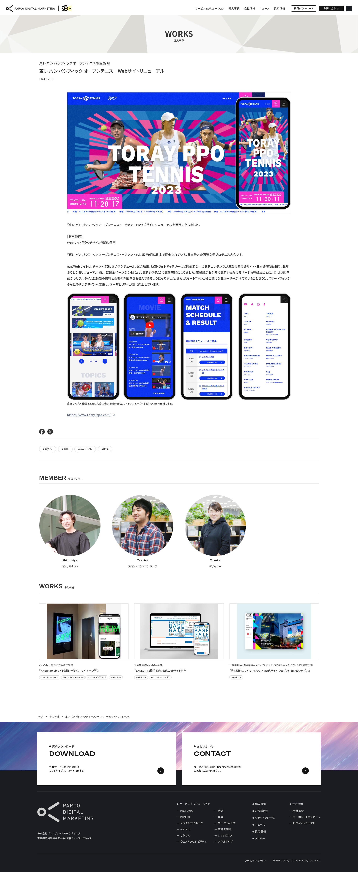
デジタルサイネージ (49, 677)
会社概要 (298, 811)
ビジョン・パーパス (303, 823)
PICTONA (186, 811)
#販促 (105, 449)
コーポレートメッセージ (307, 817)
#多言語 (47, 449)
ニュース (265, 8)
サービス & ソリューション (195, 804)
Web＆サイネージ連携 (73, 677)
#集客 (65, 449)
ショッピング (225, 835)
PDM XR (185, 817)
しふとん (185, 835)
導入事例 (234, 8)
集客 (220, 817)
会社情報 (249, 8)
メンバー (260, 838)
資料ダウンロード (303, 8)
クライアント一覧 (265, 817)
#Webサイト (85, 449)
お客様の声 (261, 811)
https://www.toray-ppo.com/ (89, 415)
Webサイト (46, 79)
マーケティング (226, 823)
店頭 (220, 811)
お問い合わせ (331, 8)
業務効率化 (225, 829)
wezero (185, 829)
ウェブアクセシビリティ (193, 841)
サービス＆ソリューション (209, 8)
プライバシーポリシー (256, 860)
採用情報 (279, 8)
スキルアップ (225, 841)
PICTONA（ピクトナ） (96, 677)
